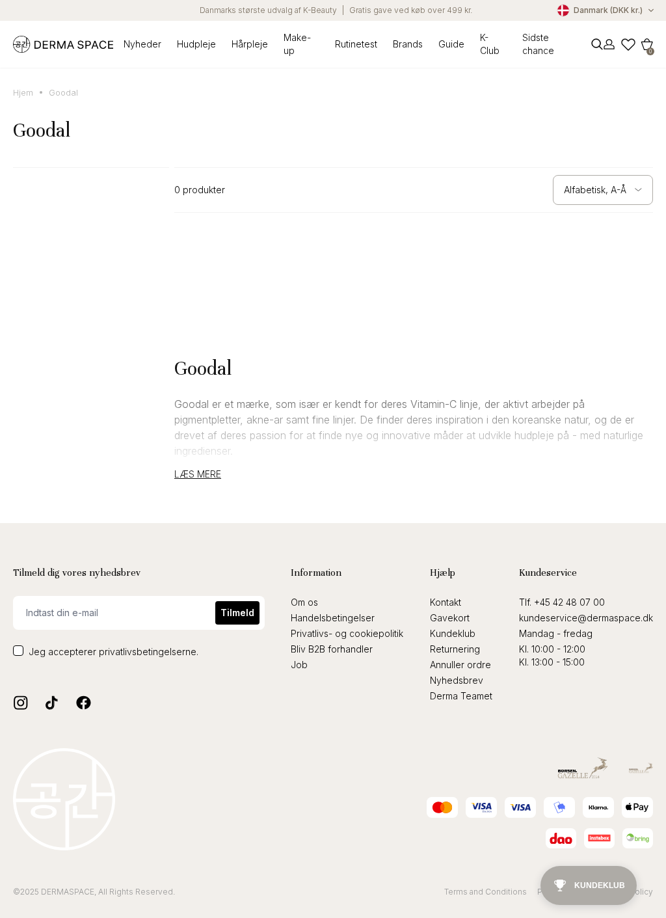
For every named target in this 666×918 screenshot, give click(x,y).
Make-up (297, 44)
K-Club (490, 44)
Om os (304, 602)
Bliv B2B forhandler (332, 649)
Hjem (23, 92)
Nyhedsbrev (456, 680)
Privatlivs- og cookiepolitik (347, 633)
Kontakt (445, 602)
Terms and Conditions (485, 892)
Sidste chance (538, 44)
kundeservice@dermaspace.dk (586, 617)
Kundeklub (452, 633)
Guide (451, 43)
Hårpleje (250, 43)
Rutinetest (356, 43)
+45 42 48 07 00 (569, 602)
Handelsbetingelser (333, 617)
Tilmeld (237, 612)
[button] (647, 44)
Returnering (455, 649)
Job (299, 664)
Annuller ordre (460, 664)
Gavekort (450, 617)
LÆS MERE (197, 474)
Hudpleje (196, 43)
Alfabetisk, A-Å (595, 189)
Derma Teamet (461, 695)
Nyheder (142, 43)
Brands (408, 43)
